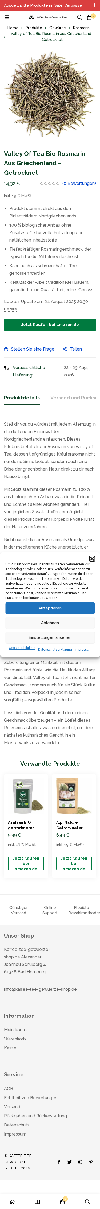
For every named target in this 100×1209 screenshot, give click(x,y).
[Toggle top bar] (94, 5)
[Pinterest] (91, 1160)
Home (12, 28)
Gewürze (57, 28)
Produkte (34, 28)
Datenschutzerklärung (55, 649)
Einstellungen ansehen (50, 637)
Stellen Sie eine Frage (32, 349)
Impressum (83, 649)
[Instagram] (80, 1160)
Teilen (76, 349)
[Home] (12, 1201)
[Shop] (37, 1201)
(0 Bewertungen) (79, 183)
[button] (92, 558)
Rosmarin (81, 28)
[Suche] (80, 17)
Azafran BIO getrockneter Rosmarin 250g (22, 828)
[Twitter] (69, 1160)
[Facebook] (59, 1160)
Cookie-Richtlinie (22, 648)
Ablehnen (50, 622)
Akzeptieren (50, 608)
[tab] (22, 398)
